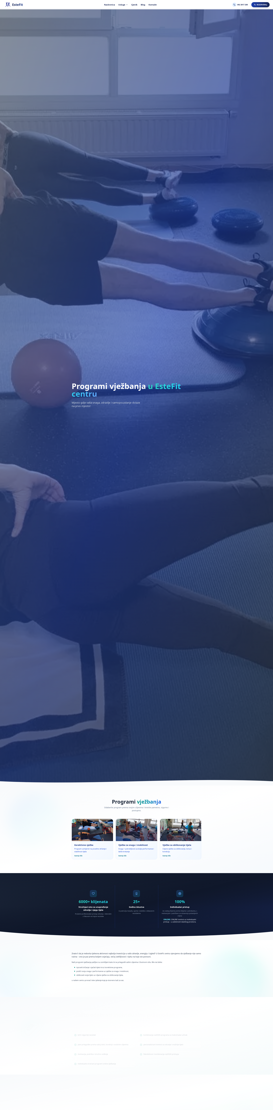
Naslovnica (109, 4)
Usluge (121, 4)
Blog (143, 4)
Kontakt (153, 4)
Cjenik (134, 4)
